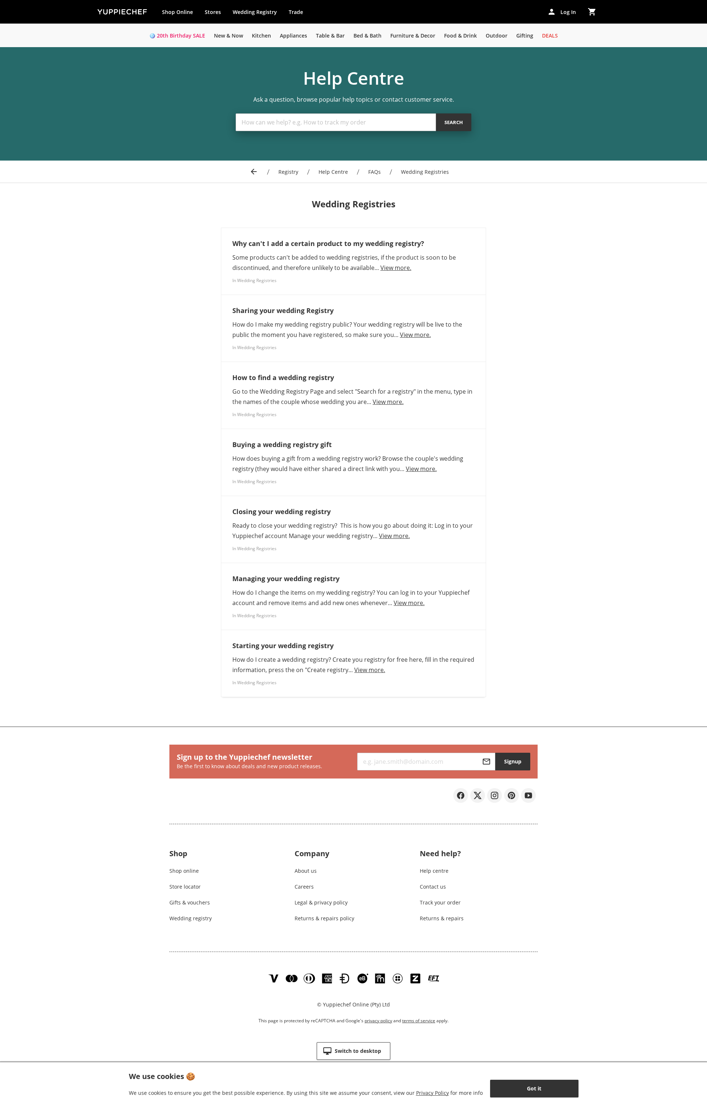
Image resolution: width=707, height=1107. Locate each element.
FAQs (374, 171)
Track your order (440, 902)
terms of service (418, 1021)
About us (306, 870)
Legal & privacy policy (321, 902)
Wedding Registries (425, 171)
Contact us (433, 886)
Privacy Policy (432, 1092)
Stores (213, 11)
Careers (304, 886)
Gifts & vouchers (189, 902)
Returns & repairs (442, 918)
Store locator (185, 886)
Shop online (184, 870)
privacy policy (378, 1021)
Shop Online (177, 11)
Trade (298, 13)
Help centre (434, 870)
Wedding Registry (255, 11)
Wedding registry (190, 918)
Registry (288, 171)
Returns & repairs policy (324, 918)
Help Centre (333, 171)
